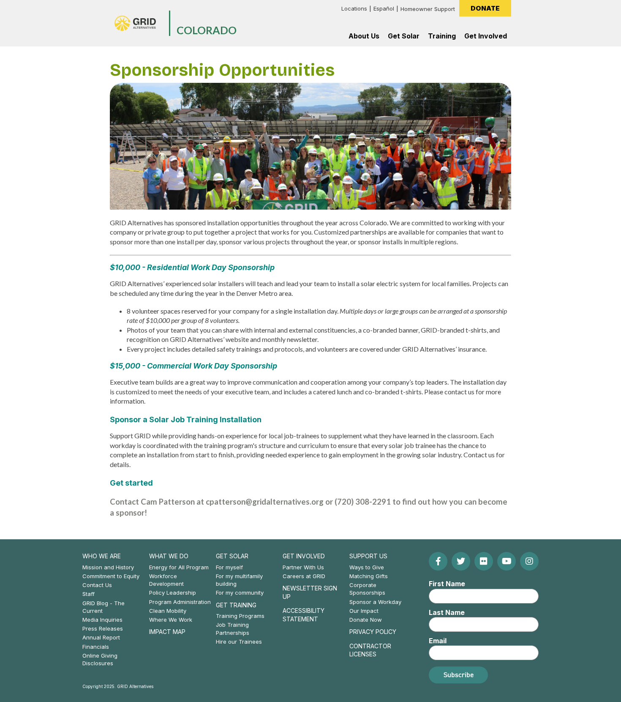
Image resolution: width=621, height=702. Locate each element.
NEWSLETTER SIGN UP (310, 592)
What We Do (168, 556)
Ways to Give (366, 567)
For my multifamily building (239, 580)
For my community (240, 592)
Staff (88, 593)
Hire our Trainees (239, 641)
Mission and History (108, 567)
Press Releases (102, 628)
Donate (485, 8)
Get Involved (304, 556)
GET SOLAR (232, 556)
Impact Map (167, 631)
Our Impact (364, 610)
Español (383, 8)
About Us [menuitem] (364, 36)
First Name (447, 583)
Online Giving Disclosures (99, 659)
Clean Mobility (167, 610)
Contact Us (97, 585)
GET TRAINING (236, 605)
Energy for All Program (179, 567)
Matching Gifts (368, 576)
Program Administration (180, 601)
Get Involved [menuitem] (485, 36)
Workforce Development (166, 580)
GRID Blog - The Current (103, 607)
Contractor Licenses (370, 650)
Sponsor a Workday (375, 601)
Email (438, 640)
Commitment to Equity (110, 576)
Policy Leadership (172, 592)
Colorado (207, 30)
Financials (95, 646)
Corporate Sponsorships (367, 589)
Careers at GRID (304, 576)
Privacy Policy (372, 631)
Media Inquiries (102, 619)
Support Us (368, 556)
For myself (229, 567)
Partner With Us (303, 567)
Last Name (447, 612)
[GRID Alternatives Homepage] (135, 23)
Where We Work (170, 619)
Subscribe (459, 674)
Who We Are (101, 556)
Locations (354, 8)
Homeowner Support (427, 8)
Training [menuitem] (442, 36)
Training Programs (240, 615)
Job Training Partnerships (232, 628)
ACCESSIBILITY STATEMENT (303, 615)
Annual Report (101, 637)
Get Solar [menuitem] (403, 36)
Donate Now (365, 619)
